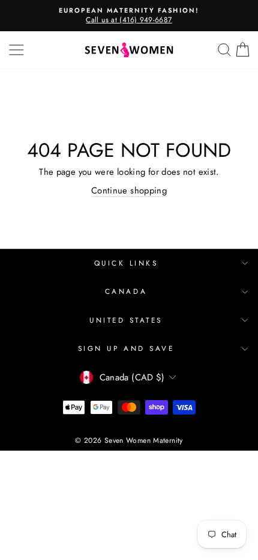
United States (126, 320)
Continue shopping (129, 190)
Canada (126, 291)
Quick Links (126, 263)
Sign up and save (126, 348)
